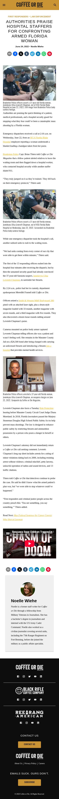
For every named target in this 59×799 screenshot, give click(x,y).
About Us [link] (18, 763)
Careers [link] (42, 763)
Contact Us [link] (29, 745)
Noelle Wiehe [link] (37, 46)
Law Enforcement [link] (41, 16)
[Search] (55, 5)
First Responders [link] (18, 16)
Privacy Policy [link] (30, 763)
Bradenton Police (11, 154)
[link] (29, 5)
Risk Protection (46, 408)
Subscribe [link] (29, 782)
